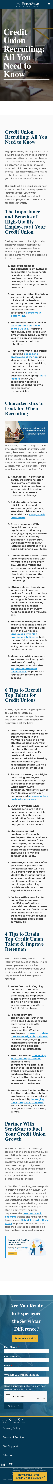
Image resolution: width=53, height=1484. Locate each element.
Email (8, 1365)
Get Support (10, 1446)
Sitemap (8, 1455)
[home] (26, 4)
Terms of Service (13, 1437)
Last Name (11, 1356)
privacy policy (23, 1386)
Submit (12, 1406)
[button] (49, 4)
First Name (11, 1347)
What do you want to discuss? (21, 1375)
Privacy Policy (11, 1428)
